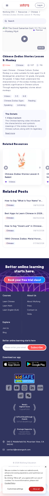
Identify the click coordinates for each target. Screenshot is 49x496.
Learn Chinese (8, 301)
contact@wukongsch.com (19, 450)
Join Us (6, 328)
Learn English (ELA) (11, 310)
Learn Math (7, 306)
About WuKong (33, 301)
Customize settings (15, 489)
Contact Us (32, 310)
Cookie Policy (10, 483)
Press (29, 306)
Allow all (36, 489)
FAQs (29, 314)
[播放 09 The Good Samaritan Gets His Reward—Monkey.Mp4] (24, 39)
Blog (5, 332)
